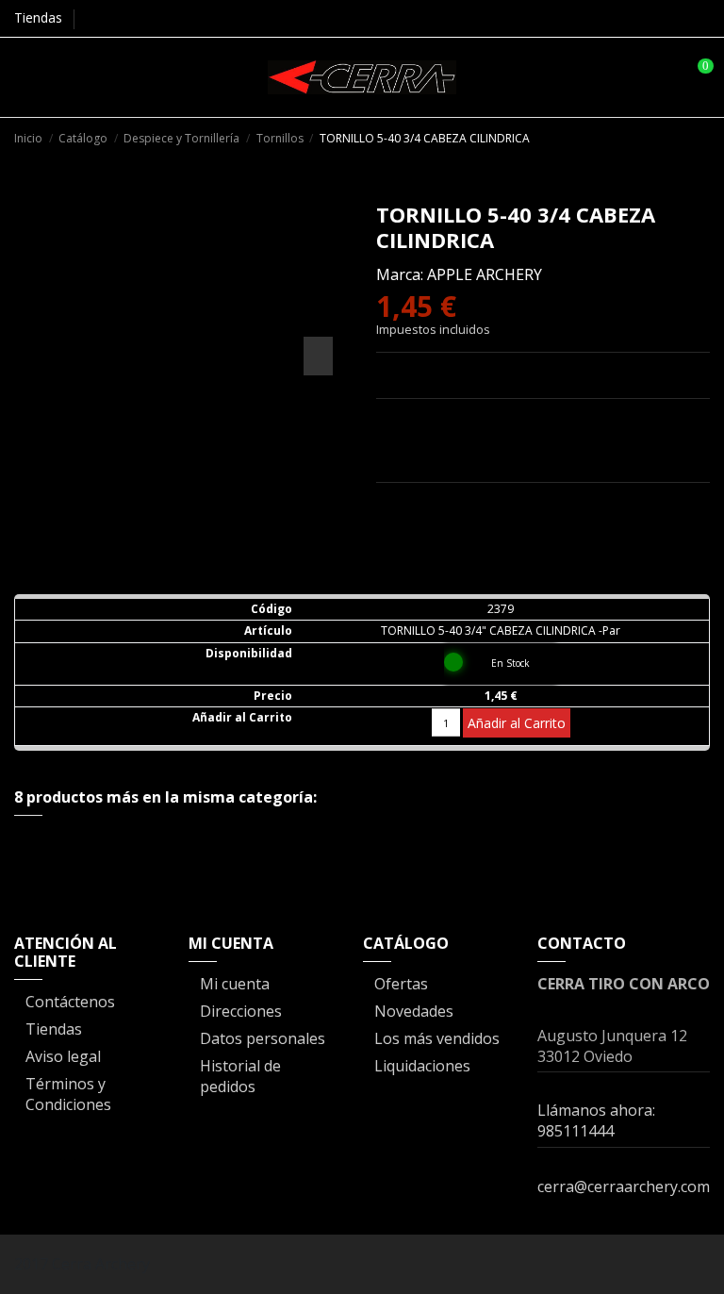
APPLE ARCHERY (484, 274)
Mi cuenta (235, 983)
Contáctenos (70, 1001)
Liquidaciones (422, 1065)
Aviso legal (63, 1056)
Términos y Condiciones (68, 1094)
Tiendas (38, 17)
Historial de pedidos (240, 1076)
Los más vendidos (437, 1038)
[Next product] (701, 137)
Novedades (413, 1011)
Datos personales (262, 1038)
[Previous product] (680, 137)
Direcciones (241, 1011)
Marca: (399, 274)
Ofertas (401, 983)
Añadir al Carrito (517, 723)
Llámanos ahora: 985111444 (596, 1120)
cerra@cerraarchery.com (623, 1186)
